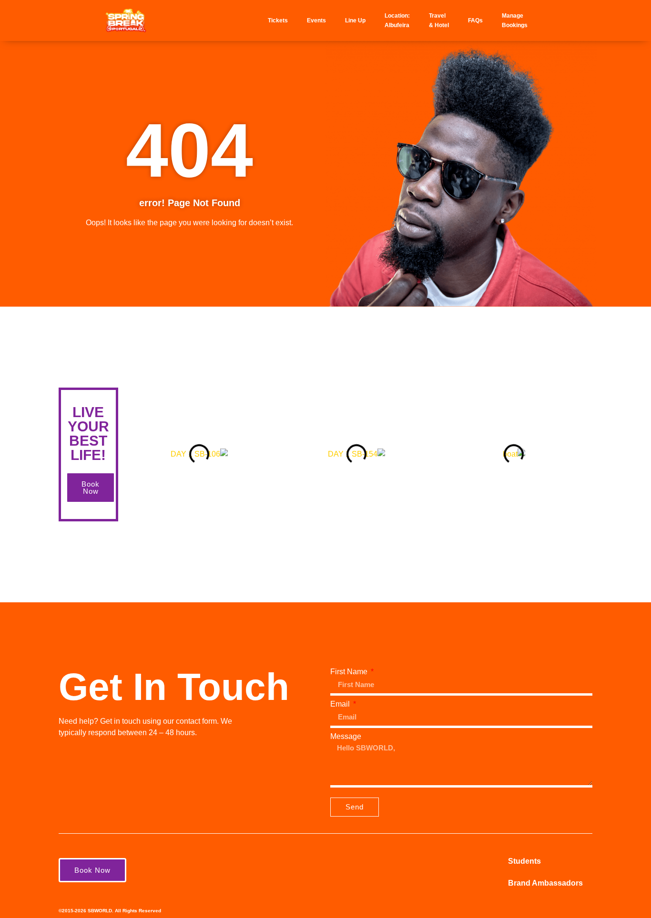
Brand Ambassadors (545, 883)
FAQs (475, 20)
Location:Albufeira (397, 20)
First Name (349, 672)
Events (316, 20)
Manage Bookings (515, 20)
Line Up (355, 20)
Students (524, 861)
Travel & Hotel (439, 20)
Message (345, 736)
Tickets (278, 20)
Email (341, 704)
